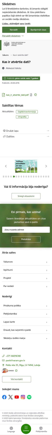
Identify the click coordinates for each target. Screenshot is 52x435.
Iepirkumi (8, 269)
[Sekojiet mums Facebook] (4, 397)
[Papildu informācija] (35, 95)
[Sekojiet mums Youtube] (17, 397)
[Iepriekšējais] (5, 166)
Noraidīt (13, 29)
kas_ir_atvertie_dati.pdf (17, 95)
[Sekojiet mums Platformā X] (10, 397)
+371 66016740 (13, 356)
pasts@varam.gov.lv (15, 360)
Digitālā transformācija (27, 112)
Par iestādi (8, 286)
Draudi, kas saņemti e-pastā (17, 330)
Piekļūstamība (10, 313)
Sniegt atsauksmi (26, 196)
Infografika (22, 117)
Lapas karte (9, 321)
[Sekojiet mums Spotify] (29, 397)
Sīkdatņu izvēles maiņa (14, 338)
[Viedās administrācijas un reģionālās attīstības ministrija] (25, 46)
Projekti (7, 278)
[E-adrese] (8, 370)
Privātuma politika (12, 305)
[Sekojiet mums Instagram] (23, 397)
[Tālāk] (46, 166)
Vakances (8, 261)
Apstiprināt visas (38, 29)
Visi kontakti (17, 379)
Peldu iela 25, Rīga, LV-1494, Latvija (23, 365)
